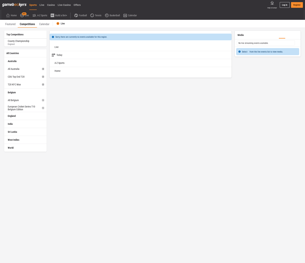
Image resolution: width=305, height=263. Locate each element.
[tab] (10, 24)
